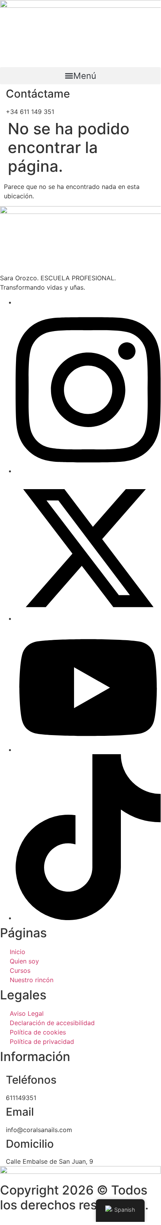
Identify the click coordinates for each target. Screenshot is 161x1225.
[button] (80, 75)
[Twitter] (88, 618)
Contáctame (38, 93)
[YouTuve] (88, 749)
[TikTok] (88, 918)
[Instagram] (88, 471)
